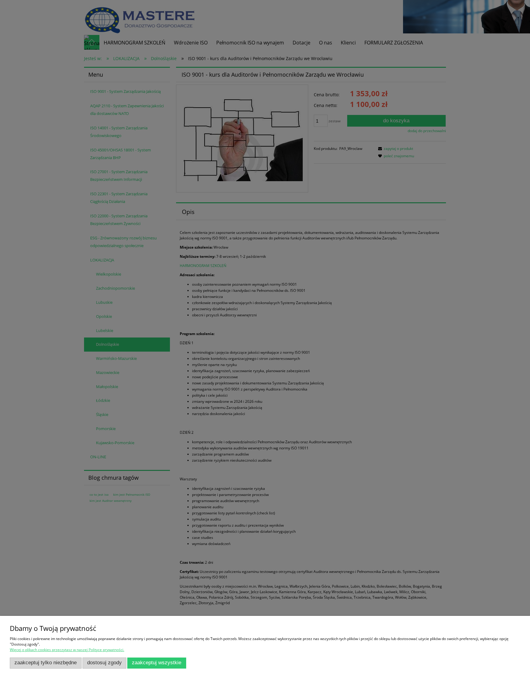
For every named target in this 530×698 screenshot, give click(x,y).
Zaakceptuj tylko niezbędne (45, 663)
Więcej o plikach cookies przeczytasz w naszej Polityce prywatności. (67, 649)
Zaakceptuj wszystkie (156, 663)
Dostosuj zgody (104, 663)
